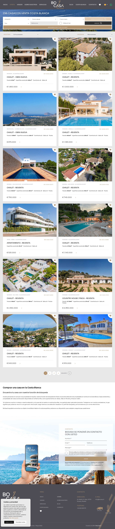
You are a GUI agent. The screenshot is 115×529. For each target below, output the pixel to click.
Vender (19, 4)
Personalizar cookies (20, 522)
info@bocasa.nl (99, 499)
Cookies (32, 526)
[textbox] (17, 19)
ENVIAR (86, 459)
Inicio (5, 4)
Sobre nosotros (31, 4)
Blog (71, 4)
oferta (12, 4)
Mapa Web (39, 526)
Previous (4, 55)
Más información (13, 518)
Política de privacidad (79, 453)
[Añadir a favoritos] (54, 40)
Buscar (97, 23)
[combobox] (16, 19)
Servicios (42, 4)
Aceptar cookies (9, 522)
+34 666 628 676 (81, 508)
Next (55, 55)
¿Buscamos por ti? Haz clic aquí (57, 27)
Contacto (92, 4)
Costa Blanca (81, 4)
